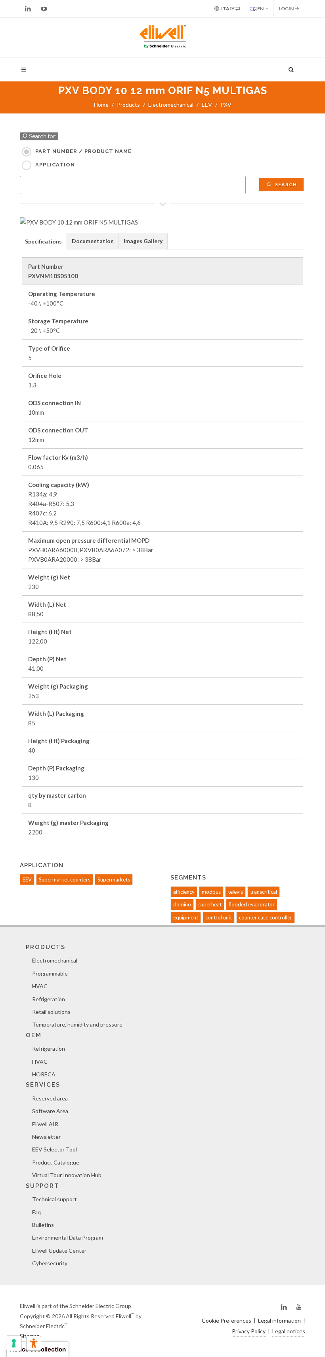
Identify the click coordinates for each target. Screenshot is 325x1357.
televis (235, 892)
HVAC (40, 986)
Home (101, 104)
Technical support (54, 1199)
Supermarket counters (64, 879)
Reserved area (50, 1098)
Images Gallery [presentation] (143, 241)
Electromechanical (170, 104)
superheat (210, 904)
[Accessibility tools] (33, 1343)
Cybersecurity (49, 1263)
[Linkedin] (28, 8)
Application (55, 165)
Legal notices (288, 1331)
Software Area (50, 1111)
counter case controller (265, 917)
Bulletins (43, 1224)
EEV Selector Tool (54, 1149)
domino (182, 904)
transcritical (263, 892)
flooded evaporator (252, 904)
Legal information (279, 1320)
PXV (225, 104)
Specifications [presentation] (43, 241)
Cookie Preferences (226, 1320)
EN (260, 8)
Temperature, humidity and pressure (77, 1024)
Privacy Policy (249, 1331)
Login (286, 8)
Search (285, 184)
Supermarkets (114, 879)
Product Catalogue (55, 1162)
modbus (211, 892)
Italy (227, 8)
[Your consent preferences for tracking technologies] (13, 1343)
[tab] (43, 241)
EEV (207, 104)
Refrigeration (48, 999)
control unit (218, 917)
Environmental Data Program (67, 1237)
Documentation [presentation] (93, 241)
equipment (185, 917)
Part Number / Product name (83, 151)
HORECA (43, 1074)
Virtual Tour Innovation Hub (66, 1175)
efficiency (184, 892)
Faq (36, 1212)
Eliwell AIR (45, 1124)
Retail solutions (51, 1011)
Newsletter (46, 1136)
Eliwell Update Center (59, 1250)
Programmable (50, 973)
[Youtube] (44, 8)
